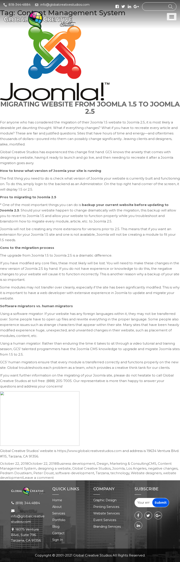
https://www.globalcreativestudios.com (89, 451)
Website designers (146, 473)
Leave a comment (38, 478)
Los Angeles (136, 468)
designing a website (54, 468)
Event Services (104, 520)
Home (57, 500)
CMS (152, 463)
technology (119, 473)
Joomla (118, 468)
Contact (58, 533)
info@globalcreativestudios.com (65, 5)
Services (58, 513)
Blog (55, 527)
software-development (74, 473)
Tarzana (102, 473)
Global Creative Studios (91, 468)
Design (102, 463)
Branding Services (107, 527)
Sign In (57, 540)
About (57, 507)
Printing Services (106, 507)
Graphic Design (105, 500)
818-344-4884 (20, 5)
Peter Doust (43, 473)
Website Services (106, 513)
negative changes (163, 468)
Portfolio (58, 520)
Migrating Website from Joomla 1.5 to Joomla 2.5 (90, 108)
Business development (76, 463)
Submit (161, 503)
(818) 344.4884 (27, 503)
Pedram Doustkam (16, 473)
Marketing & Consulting (129, 463)
